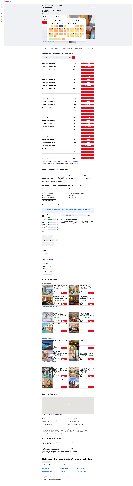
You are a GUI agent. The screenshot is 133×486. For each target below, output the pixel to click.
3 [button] (57, 26)
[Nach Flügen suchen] (1, 5)
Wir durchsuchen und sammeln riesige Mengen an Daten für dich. (55, 481)
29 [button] (52, 36)
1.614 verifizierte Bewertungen (56, 13)
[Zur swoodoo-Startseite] (7, 1)
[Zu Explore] (1, 13)
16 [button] (54, 31)
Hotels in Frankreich (63, 469)
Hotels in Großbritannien (81, 471)
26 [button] (62, 33)
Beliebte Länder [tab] (46, 461)
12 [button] (62, 28)
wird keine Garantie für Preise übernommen (68, 476)
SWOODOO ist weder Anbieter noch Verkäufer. (52, 479)
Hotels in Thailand (80, 468)
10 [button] (57, 28)
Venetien (52, 5)
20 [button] (64, 31)
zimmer (52, 242)
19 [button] (62, 31)
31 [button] (80, 36)
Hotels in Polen (62, 471)
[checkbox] (47, 263)
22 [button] (52, 33)
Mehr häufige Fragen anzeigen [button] (60, 454)
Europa (45, 5)
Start (42, 5)
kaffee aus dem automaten (47, 238)
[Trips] (1, 16)
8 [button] (52, 28)
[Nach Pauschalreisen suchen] (1, 11)
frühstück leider (52, 240)
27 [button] (64, 33)
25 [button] (59, 33)
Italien (49, 5)
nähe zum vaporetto (46, 244)
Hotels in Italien (45, 469)
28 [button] (49, 36)
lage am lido (45, 235)
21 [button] (49, 33)
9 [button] (78, 28)
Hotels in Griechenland (81, 469)
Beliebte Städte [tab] (53, 461)
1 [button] (52, 26)
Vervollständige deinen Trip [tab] (63, 461)
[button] (2, 1)
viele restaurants (45, 240)
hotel (57, 240)
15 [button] (52, 31)
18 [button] (59, 31)
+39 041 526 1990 (45, 11)
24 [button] (57, 33)
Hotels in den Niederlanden (47, 471)
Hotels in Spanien (45, 468)
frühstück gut (50, 235)
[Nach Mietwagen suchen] (1, 9)
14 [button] (49, 31)
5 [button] (62, 26)
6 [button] (70, 28)
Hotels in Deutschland (64, 468)
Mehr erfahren (75, 161)
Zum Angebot (63, 293)
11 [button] (59, 28)
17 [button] (57, 31)
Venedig (56, 5)
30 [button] (54, 36)
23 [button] (54, 33)
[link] (49, 306)
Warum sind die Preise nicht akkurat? (50, 483)
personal (52, 244)
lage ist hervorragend (46, 242)
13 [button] (64, 28)
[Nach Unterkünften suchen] (1, 7)
